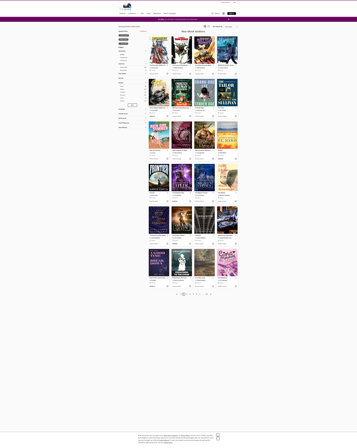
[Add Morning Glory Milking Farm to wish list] (213, 159)
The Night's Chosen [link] (201, 193)
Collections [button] (132, 13)
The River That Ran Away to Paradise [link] (158, 235)
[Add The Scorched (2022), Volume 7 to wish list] (167, 74)
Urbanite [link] (198, 235)
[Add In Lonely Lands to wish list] (213, 286)
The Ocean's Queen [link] (178, 235)
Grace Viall (177, 110)
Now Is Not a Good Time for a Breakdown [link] (158, 278)
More (132, 105)
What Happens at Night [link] (179, 150)
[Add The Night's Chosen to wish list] (213, 201)
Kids (142, 13)
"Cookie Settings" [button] (163, 440)
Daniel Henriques (178, 67)
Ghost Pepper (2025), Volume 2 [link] (158, 108)
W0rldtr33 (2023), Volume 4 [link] (226, 65)
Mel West (153, 280)
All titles (122, 55)
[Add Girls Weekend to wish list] (236, 286)
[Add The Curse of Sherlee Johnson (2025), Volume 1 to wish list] (190, 74)
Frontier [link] (152, 193)
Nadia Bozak (222, 152)
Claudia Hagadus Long (225, 238)
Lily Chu (153, 152)
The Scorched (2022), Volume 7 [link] (158, 65)
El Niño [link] (220, 150)
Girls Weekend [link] (222, 278)
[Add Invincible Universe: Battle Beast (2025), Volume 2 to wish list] (213, 74)
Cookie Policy (168, 443)
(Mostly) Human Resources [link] (180, 108)
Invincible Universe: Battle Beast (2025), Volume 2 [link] (203, 65)
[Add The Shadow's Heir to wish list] (190, 201)
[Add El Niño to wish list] (236, 159)
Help (234, 2)
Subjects (122, 13)
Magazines (157, 13)
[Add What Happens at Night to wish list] (190, 159)
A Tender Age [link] (199, 108)
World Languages (170, 13)
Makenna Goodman (224, 195)
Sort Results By (217, 26)
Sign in (231, 13)
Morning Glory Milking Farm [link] (203, 150)
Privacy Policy (185, 435)
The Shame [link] (221, 193)
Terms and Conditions (171, 435)
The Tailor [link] (221, 108)
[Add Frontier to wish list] (167, 201)
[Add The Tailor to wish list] (236, 116)
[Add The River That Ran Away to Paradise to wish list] (167, 244)
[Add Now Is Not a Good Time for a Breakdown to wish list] (167, 286)
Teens (149, 13)
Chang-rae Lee (200, 110)
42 (207, 294)
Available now (123, 57)
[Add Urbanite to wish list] (213, 244)
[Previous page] (177, 294)
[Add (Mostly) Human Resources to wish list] (190, 116)
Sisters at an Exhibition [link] (225, 235)
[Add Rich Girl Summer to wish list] (167, 159)
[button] (226, 2)
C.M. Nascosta (200, 152)
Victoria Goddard (155, 238)
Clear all (143, 31)
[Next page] (211, 294)
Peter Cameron (178, 152)
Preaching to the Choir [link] (179, 278)
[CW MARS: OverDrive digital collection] (125, 6)
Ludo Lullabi (154, 110)
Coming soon (123, 60)
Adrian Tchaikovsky (179, 280)
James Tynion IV (223, 67)
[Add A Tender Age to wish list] (213, 116)
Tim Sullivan (222, 110)
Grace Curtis (154, 195)
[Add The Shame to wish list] (236, 201)
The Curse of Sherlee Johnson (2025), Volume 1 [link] (180, 65)
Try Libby (161, 19)
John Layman (154, 67)
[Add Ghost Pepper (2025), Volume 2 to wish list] (167, 116)
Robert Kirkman (201, 67)
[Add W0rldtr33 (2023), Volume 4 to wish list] (236, 74)
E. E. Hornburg (177, 195)
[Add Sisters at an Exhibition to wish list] (236, 244)
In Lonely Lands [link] (200, 278)
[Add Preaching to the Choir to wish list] (190, 286)
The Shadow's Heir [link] (178, 193)
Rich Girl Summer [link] (155, 150)
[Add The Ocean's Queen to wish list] (190, 244)
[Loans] (223, 14)
